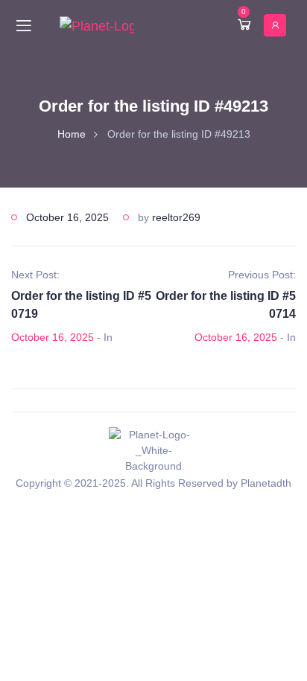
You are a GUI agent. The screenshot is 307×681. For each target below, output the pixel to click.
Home (71, 134)
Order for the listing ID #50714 (226, 305)
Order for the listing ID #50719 (81, 305)
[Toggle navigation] (24, 25)
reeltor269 (176, 217)
